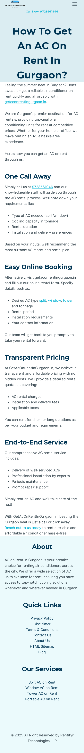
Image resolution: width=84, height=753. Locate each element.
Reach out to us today (23, 528)
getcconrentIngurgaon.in (25, 102)
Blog (42, 652)
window (54, 300)
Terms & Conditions (42, 630)
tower (68, 300)
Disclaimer (42, 624)
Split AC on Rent (42, 682)
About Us (42, 641)
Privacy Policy (42, 618)
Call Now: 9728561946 (42, 11)
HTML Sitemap (42, 646)
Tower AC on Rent (42, 693)
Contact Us (42, 635)
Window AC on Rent (42, 688)
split (42, 300)
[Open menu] (74, 4)
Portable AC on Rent (42, 699)
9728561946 (42, 187)
